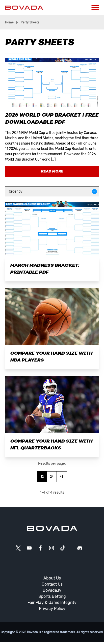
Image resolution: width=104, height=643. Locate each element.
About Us (52, 578)
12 (42, 476)
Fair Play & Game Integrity (52, 602)
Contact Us (52, 584)
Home (9, 22)
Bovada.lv (52, 590)
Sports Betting (52, 596)
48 (62, 476)
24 (52, 476)
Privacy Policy (52, 608)
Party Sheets (30, 22)
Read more (52, 172)
